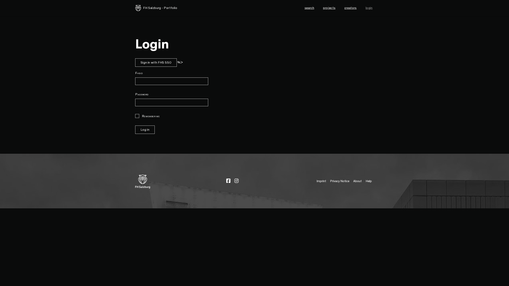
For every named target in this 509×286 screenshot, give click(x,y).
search (309, 8)
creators (350, 8)
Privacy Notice (339, 181)
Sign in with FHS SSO (156, 62)
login (369, 8)
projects (329, 8)
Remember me (150, 116)
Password (142, 94)
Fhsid (139, 73)
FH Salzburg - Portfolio (160, 8)
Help (369, 181)
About (357, 181)
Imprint (321, 181)
